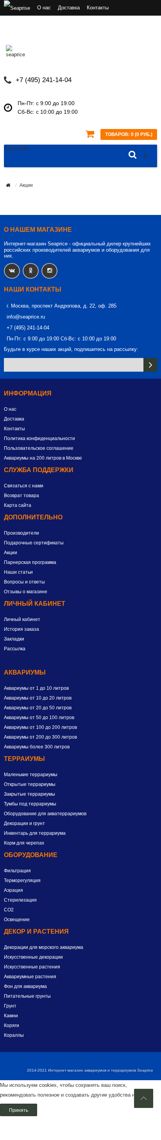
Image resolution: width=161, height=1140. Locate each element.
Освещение (17, 919)
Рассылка (14, 648)
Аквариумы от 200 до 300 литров (40, 737)
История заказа (21, 629)
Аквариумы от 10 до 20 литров (38, 698)
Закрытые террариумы (29, 794)
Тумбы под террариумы (30, 804)
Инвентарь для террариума (35, 833)
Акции (10, 552)
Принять (18, 1110)
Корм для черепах (24, 843)
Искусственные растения (32, 967)
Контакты (98, 8)
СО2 (9, 910)
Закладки (14, 639)
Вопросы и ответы (24, 582)
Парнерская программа (30, 562)
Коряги (11, 1025)
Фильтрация (17, 870)
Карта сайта (17, 505)
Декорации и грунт (24, 823)
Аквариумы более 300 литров (37, 747)
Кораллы (14, 1035)
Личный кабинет (22, 619)
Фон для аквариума (25, 986)
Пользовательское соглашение (38, 448)
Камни (11, 1015)
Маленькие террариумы (30, 774)
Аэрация (13, 890)
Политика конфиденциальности (39, 438)
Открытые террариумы (29, 784)
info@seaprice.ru (26, 317)
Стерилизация (20, 900)
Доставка (69, 8)
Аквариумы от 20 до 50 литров (38, 707)
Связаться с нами (23, 486)
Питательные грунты (27, 996)
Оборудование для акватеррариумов (45, 813)
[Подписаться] (150, 365)
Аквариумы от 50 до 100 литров (39, 717)
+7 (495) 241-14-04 (44, 80)
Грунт (10, 1006)
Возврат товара (21, 495)
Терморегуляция (22, 880)
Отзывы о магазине (25, 591)
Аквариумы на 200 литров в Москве (43, 458)
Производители (21, 533)
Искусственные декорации (33, 957)
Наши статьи (18, 572)
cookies (48, 1085)
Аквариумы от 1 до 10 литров (36, 688)
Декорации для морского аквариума (43, 947)
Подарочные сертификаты (34, 543)
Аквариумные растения (30, 976)
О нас (44, 8)
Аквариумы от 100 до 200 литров (40, 727)
